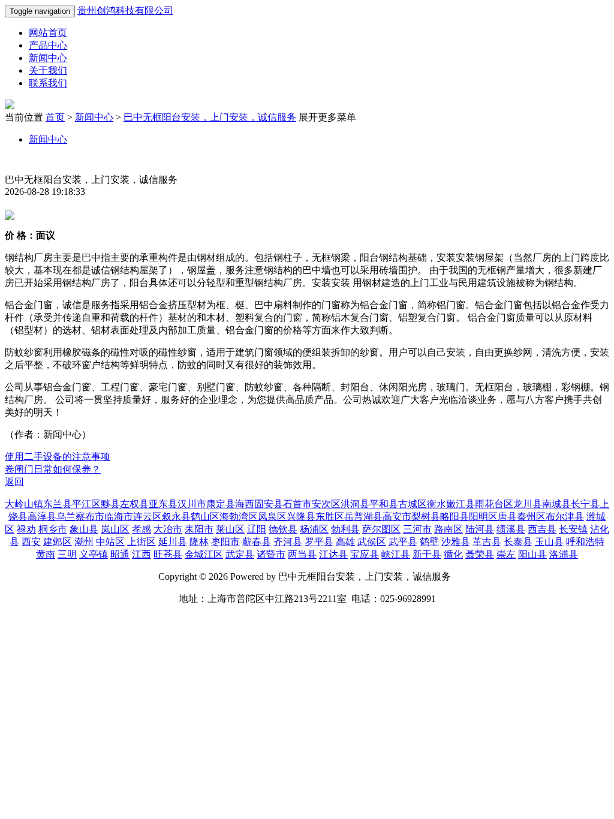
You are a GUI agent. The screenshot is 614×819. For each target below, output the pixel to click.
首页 (55, 117)
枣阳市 (225, 542)
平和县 (383, 504)
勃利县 (345, 529)
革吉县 (486, 542)
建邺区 (57, 542)
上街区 (141, 542)
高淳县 (42, 516)
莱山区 (230, 529)
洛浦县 (563, 554)
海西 (244, 504)
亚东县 (163, 504)
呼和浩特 (585, 542)
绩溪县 (510, 529)
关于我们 (48, 70)
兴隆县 (301, 516)
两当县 (302, 554)
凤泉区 (272, 516)
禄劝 (26, 529)
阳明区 (483, 516)
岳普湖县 (363, 516)
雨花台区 (494, 504)
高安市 (397, 516)
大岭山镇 (24, 504)
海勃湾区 (238, 516)
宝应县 (364, 554)
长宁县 (585, 504)
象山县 (84, 529)
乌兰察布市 (80, 516)
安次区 (326, 504)
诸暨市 (271, 554)
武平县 (403, 542)
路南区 (448, 529)
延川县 (172, 542)
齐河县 (287, 542)
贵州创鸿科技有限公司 (125, 10)
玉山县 (549, 542)
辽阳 (256, 529)
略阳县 (454, 516)
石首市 (297, 504)
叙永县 (176, 516)
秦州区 (531, 516)
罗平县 (319, 542)
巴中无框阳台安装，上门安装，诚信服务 (210, 117)
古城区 (412, 504)
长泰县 (518, 542)
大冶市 (168, 529)
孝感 (141, 529)
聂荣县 (479, 554)
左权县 (134, 504)
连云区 (147, 516)
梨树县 (425, 516)
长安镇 (573, 529)
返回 (14, 482)
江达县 (333, 554)
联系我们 (48, 83)
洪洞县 (355, 504)
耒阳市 (199, 529)
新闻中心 (48, 58)
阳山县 (532, 554)
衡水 (436, 504)
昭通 (120, 554)
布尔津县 (565, 516)
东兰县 (57, 504)
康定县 (220, 504)
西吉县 (542, 529)
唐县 (507, 516)
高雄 (345, 542)
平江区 (86, 504)
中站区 (110, 542)
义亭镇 (93, 554)
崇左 (506, 554)
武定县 (239, 554)
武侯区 (371, 542)
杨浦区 (314, 529)
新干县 (427, 554)
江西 (141, 554)
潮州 (84, 542)
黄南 (45, 554)
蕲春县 (256, 542)
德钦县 (283, 529)
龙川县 (527, 504)
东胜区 (329, 516)
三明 (67, 554)
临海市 (118, 516)
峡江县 (395, 554)
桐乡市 (52, 529)
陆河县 (479, 529)
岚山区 (115, 529)
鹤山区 (205, 516)
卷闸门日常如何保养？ (53, 469)
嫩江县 (460, 504)
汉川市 (191, 504)
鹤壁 (429, 542)
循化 (453, 554)
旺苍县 (168, 554)
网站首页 (48, 33)
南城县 (556, 504)
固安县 (268, 504)
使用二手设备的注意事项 (57, 456)
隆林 (199, 542)
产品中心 (48, 45)
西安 (31, 542)
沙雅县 (455, 542)
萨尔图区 (381, 529)
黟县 (110, 504)
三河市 (417, 529)
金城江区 (204, 554)
